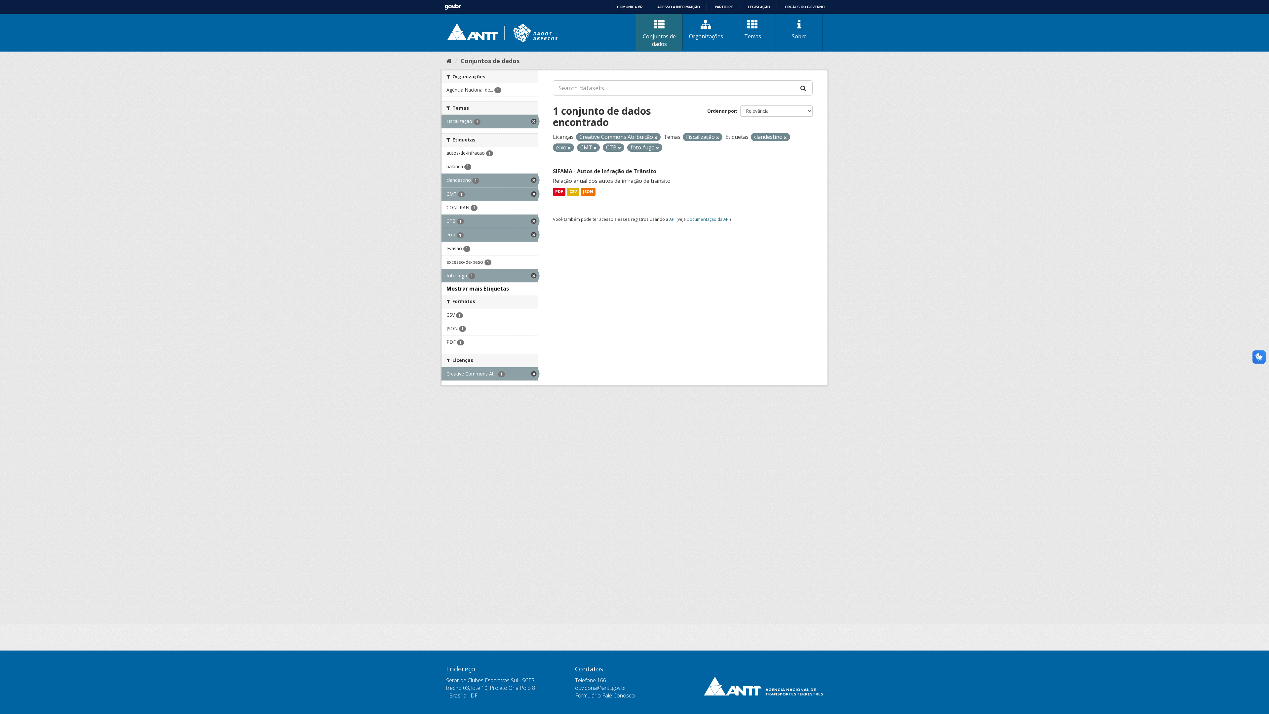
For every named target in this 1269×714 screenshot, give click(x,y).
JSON (588, 192)
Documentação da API (708, 219)
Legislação (759, 7)
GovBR (452, 7)
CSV (573, 192)
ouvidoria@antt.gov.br (600, 688)
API (672, 219)
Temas (752, 36)
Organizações (706, 36)
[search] (804, 88)
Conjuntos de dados (659, 40)
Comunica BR (629, 7)
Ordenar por (721, 111)
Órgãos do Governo (805, 7)
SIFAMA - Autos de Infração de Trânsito (604, 171)
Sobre (799, 36)
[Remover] (655, 137)
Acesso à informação (678, 7)
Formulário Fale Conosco (605, 695)
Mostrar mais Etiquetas (477, 288)
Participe (724, 7)
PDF (559, 192)
